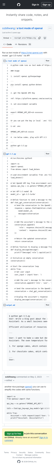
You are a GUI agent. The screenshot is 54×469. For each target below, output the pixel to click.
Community (39, 452)
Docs (48, 452)
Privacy (14, 452)
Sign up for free (14, 433)
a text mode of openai (30, 28)
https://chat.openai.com (32, 52)
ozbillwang (8, 28)
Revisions (24, 44)
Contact (19, 455)
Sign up (47, 4)
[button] (39, 38)
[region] (27, 107)
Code (9, 44)
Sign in (35, 4)
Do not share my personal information (27, 457)
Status (30, 452)
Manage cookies (31, 455)
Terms (6, 452)
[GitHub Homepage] (18, 461)
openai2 (28, 386)
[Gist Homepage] (18, 4)
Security (22, 452)
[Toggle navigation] (4, 4)
